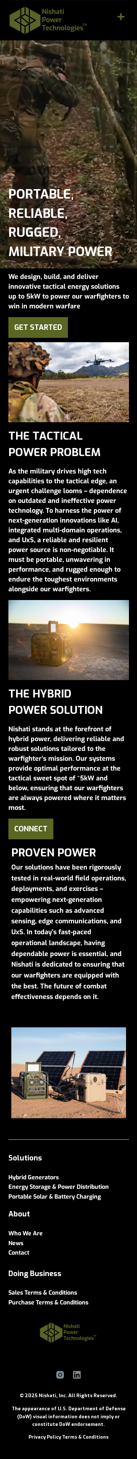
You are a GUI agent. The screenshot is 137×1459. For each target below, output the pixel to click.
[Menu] (121, 17)
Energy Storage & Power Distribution (58, 1187)
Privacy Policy (44, 1437)
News (15, 1243)
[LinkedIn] (77, 1375)
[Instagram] (60, 1375)
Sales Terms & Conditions (42, 1292)
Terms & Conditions (85, 1437)
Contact (18, 1252)
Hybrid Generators (33, 1177)
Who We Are (25, 1233)
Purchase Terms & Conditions (48, 1302)
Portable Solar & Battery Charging (54, 1196)
